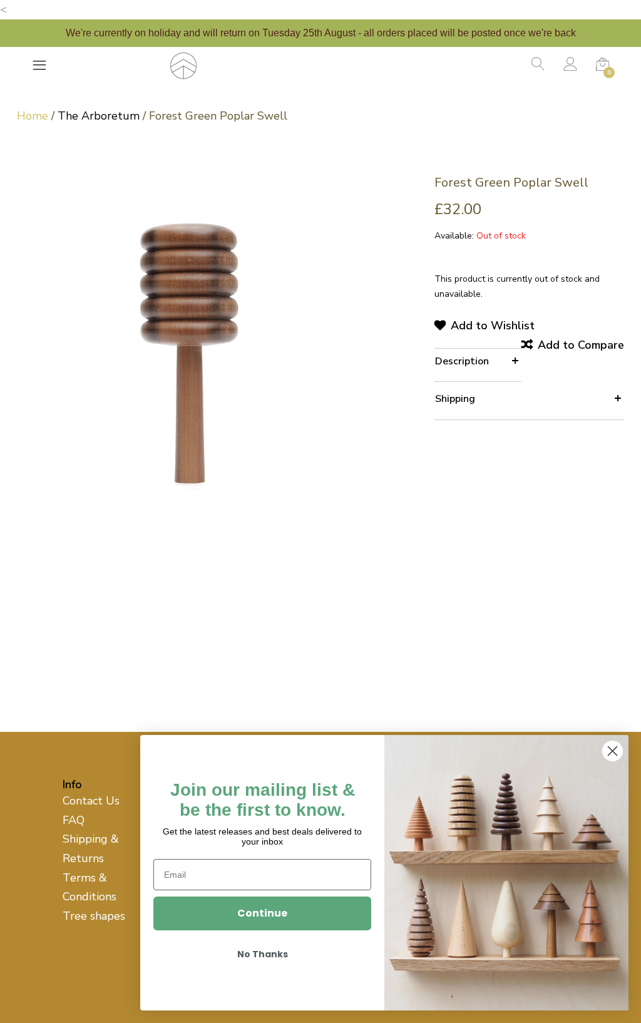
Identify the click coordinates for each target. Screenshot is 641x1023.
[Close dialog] (612, 751)
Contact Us (91, 800)
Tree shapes (94, 915)
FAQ (74, 820)
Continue (262, 913)
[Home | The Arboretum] (183, 64)
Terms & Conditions (89, 887)
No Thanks (262, 954)
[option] (190, 345)
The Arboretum (99, 115)
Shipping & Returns (91, 848)
